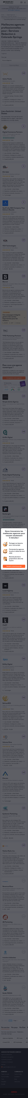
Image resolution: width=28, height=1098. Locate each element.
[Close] (25, 530)
